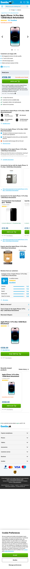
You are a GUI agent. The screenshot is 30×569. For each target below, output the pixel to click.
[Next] (27, 36)
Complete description (8, 159)
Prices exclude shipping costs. (16, 479)
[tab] (15, 49)
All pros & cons (6, 143)
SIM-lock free (6, 66)
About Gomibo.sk (5, 485)
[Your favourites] (24, 2)
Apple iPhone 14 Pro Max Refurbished (9, 13)
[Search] (27, 6)
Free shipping (9, 235)
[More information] (15, 93)
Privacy (12, 485)
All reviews (5, 300)
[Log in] (21, 2)
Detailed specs (6, 123)
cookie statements (9, 551)
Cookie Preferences (24, 485)
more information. (17, 482)
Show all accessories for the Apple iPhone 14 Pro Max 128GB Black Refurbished (15, 189)
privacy (26, 549)
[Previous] (2, 36)
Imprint (17, 485)
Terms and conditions (10, 486)
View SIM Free (6, 350)
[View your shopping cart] (27, 2)
